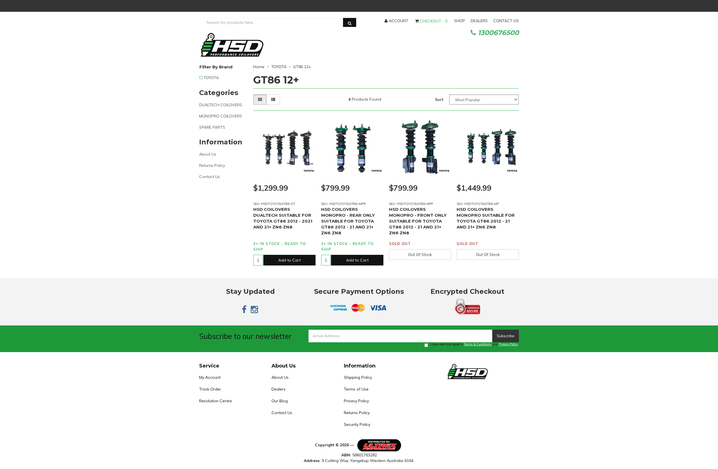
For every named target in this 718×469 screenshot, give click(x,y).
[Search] (349, 22)
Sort (439, 99)
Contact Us (209, 176)
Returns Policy (212, 165)
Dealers (278, 389)
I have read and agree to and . (474, 344)
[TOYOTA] (308, 171)
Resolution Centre (215, 400)
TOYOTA (211, 77)
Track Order (210, 389)
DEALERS (479, 20)
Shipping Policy (358, 377)
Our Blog (279, 400)
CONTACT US (506, 20)
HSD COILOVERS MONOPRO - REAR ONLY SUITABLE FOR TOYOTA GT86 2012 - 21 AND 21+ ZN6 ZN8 (348, 221)
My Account (209, 377)
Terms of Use (356, 389)
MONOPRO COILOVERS (220, 116)
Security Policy (357, 424)
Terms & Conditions (478, 344)
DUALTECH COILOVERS (220, 104)
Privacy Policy (508, 344)
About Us (207, 154)
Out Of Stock (420, 254)
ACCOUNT (398, 20)
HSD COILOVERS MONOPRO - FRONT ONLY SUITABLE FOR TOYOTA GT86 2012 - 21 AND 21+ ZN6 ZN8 (418, 221)
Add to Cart (289, 260)
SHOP (459, 20)
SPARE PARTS (212, 127)
